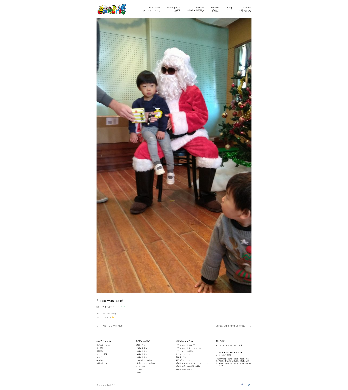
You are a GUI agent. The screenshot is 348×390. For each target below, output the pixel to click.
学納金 (139, 372)
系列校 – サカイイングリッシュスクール (192, 363)
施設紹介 (100, 351)
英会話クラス (181, 357)
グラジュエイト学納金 (185, 351)
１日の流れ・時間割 (144, 360)
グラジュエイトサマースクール (188, 348)
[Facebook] (242, 384)
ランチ (139, 369)
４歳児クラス (141, 354)
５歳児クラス (141, 357)
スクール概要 (102, 354)
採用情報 (100, 360)
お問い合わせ (102, 363)
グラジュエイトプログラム (186, 345)
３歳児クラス (141, 351)
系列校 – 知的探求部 (184, 369)
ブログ (99, 357)
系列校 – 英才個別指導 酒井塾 (188, 366)
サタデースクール (183, 354)
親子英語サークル (183, 360)
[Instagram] (248, 384)
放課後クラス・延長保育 (146, 363)
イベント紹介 (141, 366)
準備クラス (140, 345)
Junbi (122, 306)
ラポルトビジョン (104, 345)
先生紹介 (100, 348)
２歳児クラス (141, 348)
